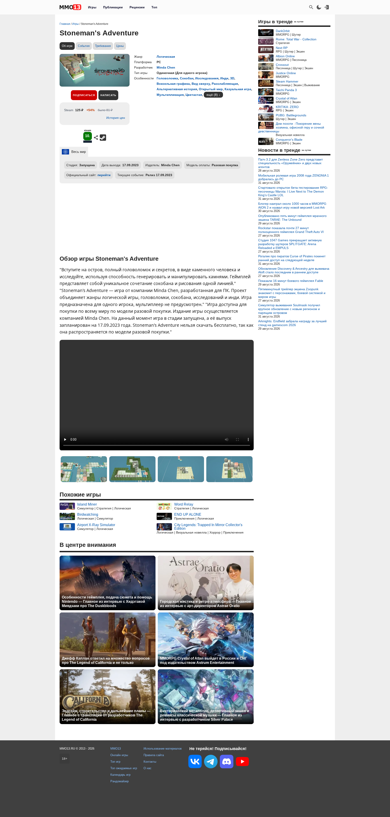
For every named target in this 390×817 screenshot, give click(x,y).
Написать (108, 95)
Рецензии (137, 7)
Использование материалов (163, 748)
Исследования (206, 78)
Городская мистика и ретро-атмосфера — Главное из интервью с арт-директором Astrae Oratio (205, 604)
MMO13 (115, 748)
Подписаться (84, 95)
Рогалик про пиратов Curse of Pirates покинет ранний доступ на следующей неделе (291, 258)
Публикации (113, 7)
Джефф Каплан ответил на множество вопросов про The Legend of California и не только (106, 660)
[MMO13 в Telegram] (211, 762)
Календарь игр (120, 774)
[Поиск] (311, 7)
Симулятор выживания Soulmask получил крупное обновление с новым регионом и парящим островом (289, 309)
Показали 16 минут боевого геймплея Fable (290, 281)
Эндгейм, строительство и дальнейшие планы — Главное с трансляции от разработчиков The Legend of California (106, 715)
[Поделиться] (96, 137)
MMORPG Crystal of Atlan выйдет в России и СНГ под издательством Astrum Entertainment (203, 660)
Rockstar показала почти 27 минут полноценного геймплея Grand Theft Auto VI (291, 230)
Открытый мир (211, 89)
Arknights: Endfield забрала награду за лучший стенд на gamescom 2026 (292, 323)
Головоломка (167, 78)
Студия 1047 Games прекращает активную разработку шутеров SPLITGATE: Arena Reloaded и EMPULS (290, 244)
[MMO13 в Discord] (226, 762)
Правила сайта (154, 755)
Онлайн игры (119, 755)
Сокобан (186, 78)
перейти (104, 175)
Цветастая (194, 95)
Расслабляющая (225, 83)
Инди (224, 78)
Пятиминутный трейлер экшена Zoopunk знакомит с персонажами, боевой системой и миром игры (291, 293)
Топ (154, 7)
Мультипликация (170, 95)
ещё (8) (212, 95)
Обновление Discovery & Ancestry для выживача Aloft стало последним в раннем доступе (293, 270)
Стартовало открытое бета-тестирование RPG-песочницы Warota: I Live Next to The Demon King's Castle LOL (293, 191)
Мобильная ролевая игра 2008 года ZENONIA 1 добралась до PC (293, 177)
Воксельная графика (173, 83)
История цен (115, 118)
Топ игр (115, 761)
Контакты (150, 761)
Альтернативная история (177, 89)
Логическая (166, 56)
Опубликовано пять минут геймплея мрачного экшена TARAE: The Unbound (292, 217)
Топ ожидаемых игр (123, 768)
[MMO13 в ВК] (195, 762)
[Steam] (103, 137)
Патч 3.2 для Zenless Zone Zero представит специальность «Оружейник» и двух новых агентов (290, 163)
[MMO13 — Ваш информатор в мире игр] (70, 7)
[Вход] (327, 7)
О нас (147, 768)
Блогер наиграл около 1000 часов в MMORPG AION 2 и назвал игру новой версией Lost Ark (292, 205)
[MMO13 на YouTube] (242, 762)
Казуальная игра (238, 89)
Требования (103, 46)
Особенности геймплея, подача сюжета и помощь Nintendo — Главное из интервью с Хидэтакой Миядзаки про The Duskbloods (107, 601)
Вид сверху (201, 83)
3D (232, 78)
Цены (120, 46)
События (84, 46)
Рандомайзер (119, 781)
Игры (92, 7)
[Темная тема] (319, 7)
